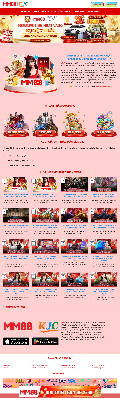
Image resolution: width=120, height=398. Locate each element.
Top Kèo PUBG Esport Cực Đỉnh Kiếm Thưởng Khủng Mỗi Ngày (75, 195)
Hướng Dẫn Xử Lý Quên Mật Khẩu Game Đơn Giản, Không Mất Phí (104, 258)
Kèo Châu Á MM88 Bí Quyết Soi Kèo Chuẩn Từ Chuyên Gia (16, 195)
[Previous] (4, 28)
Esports (68, 11)
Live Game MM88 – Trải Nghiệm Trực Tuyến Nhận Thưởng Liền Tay (16, 258)
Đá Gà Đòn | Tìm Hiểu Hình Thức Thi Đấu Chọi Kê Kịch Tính (104, 226)
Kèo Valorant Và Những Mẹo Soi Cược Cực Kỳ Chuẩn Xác (16, 226)
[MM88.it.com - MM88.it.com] (16, 4)
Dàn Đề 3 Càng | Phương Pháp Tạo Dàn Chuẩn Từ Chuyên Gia (45, 291)
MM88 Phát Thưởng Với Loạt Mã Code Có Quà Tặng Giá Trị (75, 257)
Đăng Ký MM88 (92, 11)
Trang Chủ (25, 11)
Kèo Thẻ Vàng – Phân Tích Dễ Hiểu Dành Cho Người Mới (75, 291)
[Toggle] (4, 156)
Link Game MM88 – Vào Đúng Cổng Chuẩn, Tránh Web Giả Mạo (45, 258)
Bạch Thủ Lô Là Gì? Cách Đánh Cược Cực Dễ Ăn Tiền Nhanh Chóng (16, 291)
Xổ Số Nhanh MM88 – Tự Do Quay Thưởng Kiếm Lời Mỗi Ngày (103, 291)
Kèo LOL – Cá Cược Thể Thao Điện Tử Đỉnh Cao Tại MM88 (104, 195)
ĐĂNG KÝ (97, 4)
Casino (36, 11)
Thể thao (45, 11)
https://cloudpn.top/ (103, 86)
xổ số (53, 11)
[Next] (115, 28)
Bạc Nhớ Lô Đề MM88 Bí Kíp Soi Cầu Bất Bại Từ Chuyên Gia (45, 195)
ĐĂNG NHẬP (111, 4)
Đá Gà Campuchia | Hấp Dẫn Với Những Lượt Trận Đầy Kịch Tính (45, 226)
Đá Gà (60, 11)
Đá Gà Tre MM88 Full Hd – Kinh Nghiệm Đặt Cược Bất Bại (74, 226)
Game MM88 (79, 11)
